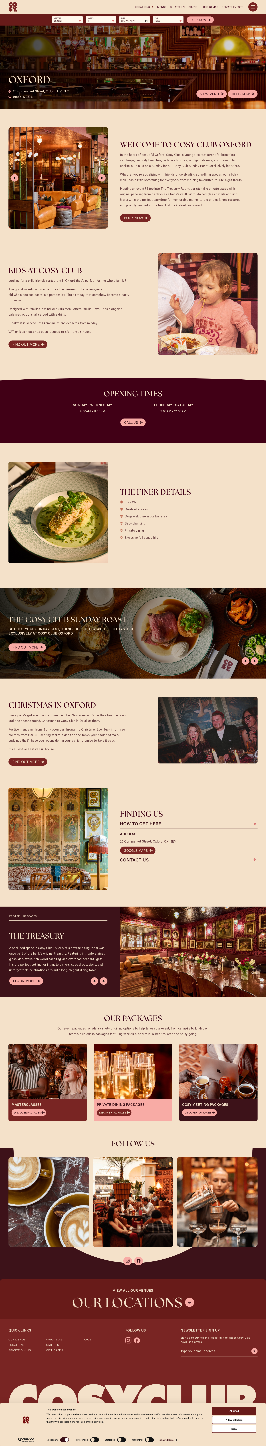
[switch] (94, 1439)
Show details (166, 1440)
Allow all (234, 1411)
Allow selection (234, 1420)
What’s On (54, 1339)
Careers (52, 1345)
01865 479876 (22, 97)
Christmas (210, 6)
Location (57, 18)
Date (123, 18)
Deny (234, 1429)
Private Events (232, 6)
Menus (162, 6)
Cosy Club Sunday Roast (191, 166)
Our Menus (17, 1339)
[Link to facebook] (138, 1261)
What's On (177, 6)
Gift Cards (54, 1350)
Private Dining (19, 1350)
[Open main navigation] (253, 7)
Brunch (193, 6)
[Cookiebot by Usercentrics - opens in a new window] (26, 1440)
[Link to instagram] (127, 1261)
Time (156, 18)
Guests (90, 18)
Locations (142, 6)
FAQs (87, 1339)
